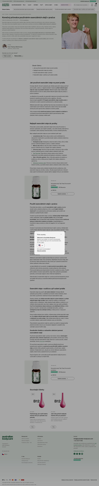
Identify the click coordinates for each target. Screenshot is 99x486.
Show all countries (41, 250)
